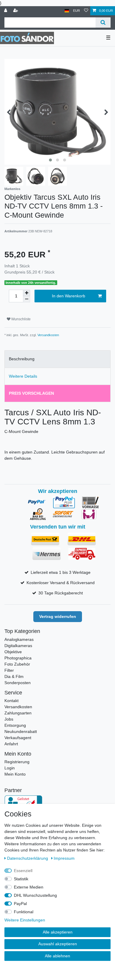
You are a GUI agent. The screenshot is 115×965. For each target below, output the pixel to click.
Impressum (64, 858)
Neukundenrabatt (20, 731)
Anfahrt (11, 743)
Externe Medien (28, 887)
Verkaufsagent (17, 737)
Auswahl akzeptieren (57, 943)
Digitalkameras (18, 645)
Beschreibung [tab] (21, 358)
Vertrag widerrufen (57, 616)
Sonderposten (17, 682)
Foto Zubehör (17, 664)
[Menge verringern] (26, 299)
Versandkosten (48, 335)
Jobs (8, 719)
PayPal (20, 903)
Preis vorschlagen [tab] (31, 393)
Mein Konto (15, 774)
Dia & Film (14, 676)
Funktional (23, 911)
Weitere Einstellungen (24, 920)
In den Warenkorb (68, 296)
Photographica (18, 658)
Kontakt (11, 700)
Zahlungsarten (18, 713)
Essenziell (23, 870)
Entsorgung (15, 725)
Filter (9, 670)
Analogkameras (19, 639)
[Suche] (103, 22)
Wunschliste (20, 319)
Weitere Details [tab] (23, 376)
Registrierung (16, 761)
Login (9, 768)
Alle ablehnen (57, 956)
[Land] (67, 10)
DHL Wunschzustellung (35, 895)
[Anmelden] (6, 10)
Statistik (21, 878)
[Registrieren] (16, 10)
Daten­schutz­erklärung (28, 858)
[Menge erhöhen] (26, 293)
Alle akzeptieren (58, 932)
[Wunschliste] (86, 10)
